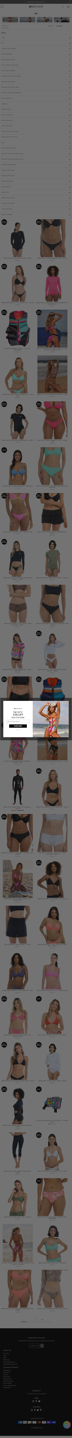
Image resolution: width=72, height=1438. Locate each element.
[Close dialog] (67, 702)
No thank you (18, 729)
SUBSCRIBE (18, 726)
